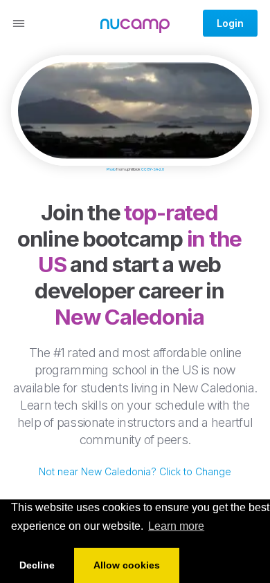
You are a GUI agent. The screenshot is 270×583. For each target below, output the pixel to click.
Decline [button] (37, 565)
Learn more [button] (176, 526)
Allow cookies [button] (126, 565)
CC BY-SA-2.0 (152, 169)
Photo (111, 169)
